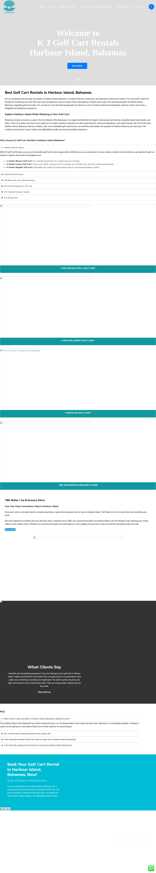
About (52, 7)
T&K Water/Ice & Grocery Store (78, 485)
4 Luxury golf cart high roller (57, 839)
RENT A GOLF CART (67, 7)
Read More (14, 839)
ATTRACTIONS (122, 7)
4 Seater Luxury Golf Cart (78, 340)
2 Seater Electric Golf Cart (78, 268)
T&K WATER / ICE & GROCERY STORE (96, 7)
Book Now (77, 65)
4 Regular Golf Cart (78, 412)
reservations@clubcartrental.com (133, 842)
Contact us (138, 7)
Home (41, 7)
